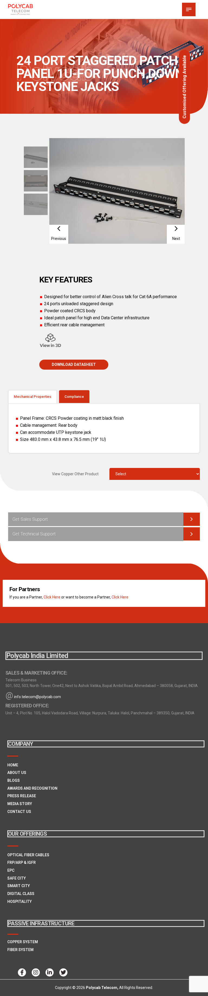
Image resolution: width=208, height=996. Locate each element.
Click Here (52, 597)
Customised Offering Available (184, 87)
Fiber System (20, 950)
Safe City (16, 878)
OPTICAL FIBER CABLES (28, 855)
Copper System (22, 942)
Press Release (21, 796)
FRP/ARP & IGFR (21, 862)
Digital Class (20, 893)
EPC (10, 870)
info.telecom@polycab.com (37, 697)
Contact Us (19, 811)
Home (12, 765)
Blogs (13, 780)
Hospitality (19, 901)
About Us (16, 772)
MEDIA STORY (19, 804)
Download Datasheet (74, 364)
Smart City (18, 886)
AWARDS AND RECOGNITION (32, 788)
